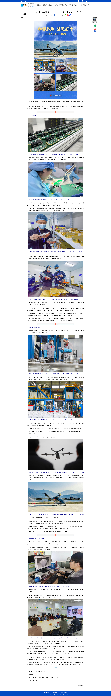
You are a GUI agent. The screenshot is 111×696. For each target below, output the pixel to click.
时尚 (73, 5)
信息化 (45, 5)
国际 (46, 4)
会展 (68, 5)
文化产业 (88, 5)
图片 (82, 4)
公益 (77, 5)
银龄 (58, 5)
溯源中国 (60, 5)
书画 (73, 4)
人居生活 (42, 5)
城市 (63, 5)
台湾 (53, 4)
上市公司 (85, 5)
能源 (66, 5)
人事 (44, 4)
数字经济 (48, 5)
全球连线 (59, 4)
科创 (65, 4)
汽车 (38, 5)
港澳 (51, 4)
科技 (64, 4)
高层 (40, 4)
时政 (42, 4)
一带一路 (79, 5)
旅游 (64, 5)
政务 (84, 4)
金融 (36, 5)
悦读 (75, 5)
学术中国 (51, 5)
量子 (67, 4)
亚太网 (82, 5)
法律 (86, 4)
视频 (80, 4)
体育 (69, 4)
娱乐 (71, 5)
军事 (76, 4)
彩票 (70, 5)
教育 (62, 4)
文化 (71, 4)
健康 (75, 4)
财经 (48, 4)
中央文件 (88, 4)
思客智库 (56, 4)
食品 (40, 5)
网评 (49, 4)
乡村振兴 (55, 5)
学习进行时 (37, 4)
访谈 (78, 4)
